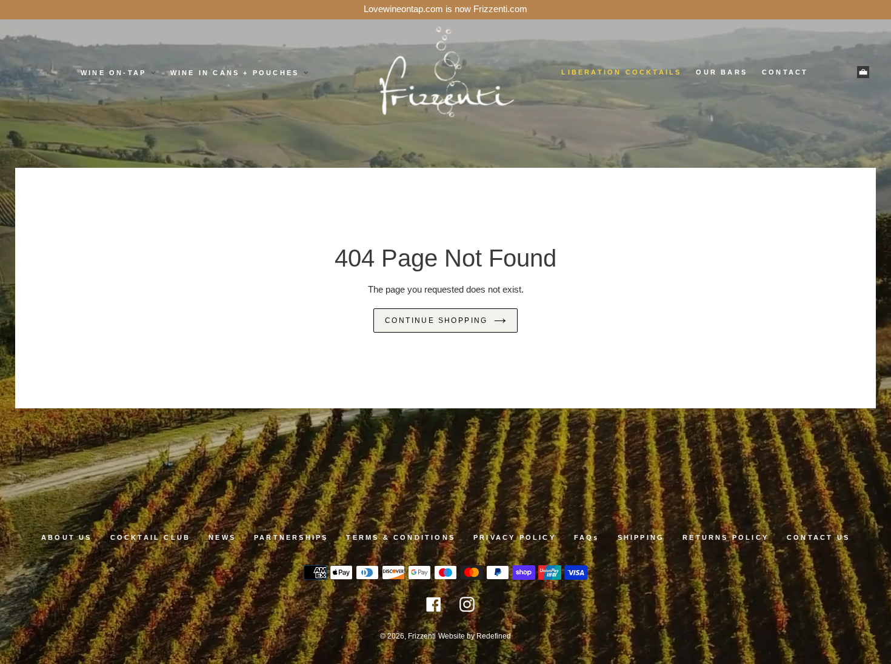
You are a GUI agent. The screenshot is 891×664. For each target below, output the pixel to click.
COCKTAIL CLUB (150, 537)
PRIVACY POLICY (514, 537)
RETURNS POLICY (725, 537)
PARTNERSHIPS (291, 537)
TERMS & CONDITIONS (400, 537)
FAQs (586, 537)
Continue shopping (436, 320)
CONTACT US (818, 537)
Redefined (493, 636)
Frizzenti (422, 636)
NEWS (222, 537)
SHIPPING (641, 537)
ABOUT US (66, 537)
